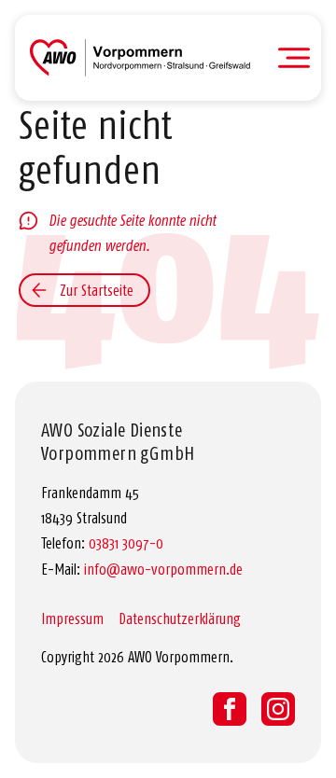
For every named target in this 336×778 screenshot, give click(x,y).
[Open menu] (293, 57)
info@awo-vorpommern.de (163, 569)
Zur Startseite (96, 290)
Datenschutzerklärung (180, 618)
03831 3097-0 (126, 543)
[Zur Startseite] (140, 58)
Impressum (72, 618)
